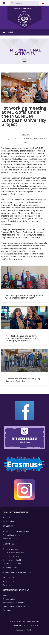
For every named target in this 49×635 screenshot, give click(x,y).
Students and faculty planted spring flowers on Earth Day (22, 379)
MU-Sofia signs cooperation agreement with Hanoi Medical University (24, 296)
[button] (3, 2)
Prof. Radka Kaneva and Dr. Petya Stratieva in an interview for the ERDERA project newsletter (21, 338)
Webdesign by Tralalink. (24, 630)
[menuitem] (42, 2)
